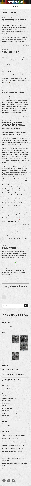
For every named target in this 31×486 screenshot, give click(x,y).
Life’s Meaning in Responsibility (10, 369)
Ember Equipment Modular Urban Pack (14, 123)
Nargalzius (5, 445)
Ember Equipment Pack (14, 221)
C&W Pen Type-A (10, 52)
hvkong (4, 463)
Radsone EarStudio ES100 (9, 398)
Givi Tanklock (21, 181)
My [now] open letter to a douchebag (15, 435)
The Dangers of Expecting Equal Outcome (13, 374)
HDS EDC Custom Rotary (13, 438)
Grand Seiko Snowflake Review (10, 379)
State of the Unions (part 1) (15, 455)
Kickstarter (10, 25)
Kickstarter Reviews (14, 92)
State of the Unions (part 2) (16, 442)
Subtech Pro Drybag (7, 389)
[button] (8, 158)
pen (14, 60)
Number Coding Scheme (15, 451)
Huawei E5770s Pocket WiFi (10, 413)
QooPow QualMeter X (14, 19)
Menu (16, 6)
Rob (3, 469)
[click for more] (15, 22)
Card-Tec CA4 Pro (7, 408)
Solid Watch (9, 248)
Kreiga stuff (12, 179)
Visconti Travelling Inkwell (9, 394)
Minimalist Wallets (11, 469)
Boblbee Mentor (12, 177)
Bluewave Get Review (8, 384)
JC (3, 435)
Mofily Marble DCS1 (7, 403)
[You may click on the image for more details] (15, 263)
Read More (26, 45)
